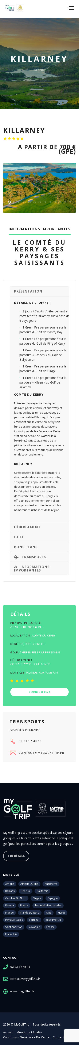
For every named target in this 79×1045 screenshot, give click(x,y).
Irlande (9, 912)
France (24, 905)
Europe (9, 905)
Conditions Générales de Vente (26, 1037)
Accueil (8, 1032)
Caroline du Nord (15, 898)
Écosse (50, 927)
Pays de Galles (14, 920)
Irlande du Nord (29, 912)
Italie (48, 912)
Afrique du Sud (29, 884)
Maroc (61, 912)
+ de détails (16, 856)
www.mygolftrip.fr (22, 991)
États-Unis (11, 934)
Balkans (10, 891)
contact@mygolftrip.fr (41, 753)
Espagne (53, 898)
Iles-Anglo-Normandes (48, 905)
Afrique (9, 884)
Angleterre (51, 884)
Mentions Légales (30, 1032)
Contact (58, 1037)
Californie (42, 891)
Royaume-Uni (54, 920)
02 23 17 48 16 (30, 741)
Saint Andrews (13, 927)
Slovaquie (34, 927)
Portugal (34, 920)
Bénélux (25, 891)
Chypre (37, 898)
